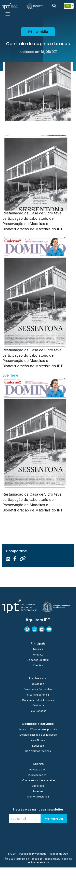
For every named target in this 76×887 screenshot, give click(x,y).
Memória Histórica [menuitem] (38, 797)
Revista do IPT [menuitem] (38, 770)
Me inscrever (54, 818)
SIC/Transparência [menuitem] (38, 695)
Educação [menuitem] (38, 746)
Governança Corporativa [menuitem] (38, 689)
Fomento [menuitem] (38, 655)
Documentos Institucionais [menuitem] (38, 700)
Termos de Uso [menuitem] (58, 854)
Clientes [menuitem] (38, 665)
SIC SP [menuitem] (12, 854)
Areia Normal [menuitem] (38, 740)
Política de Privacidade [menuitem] (32, 854)
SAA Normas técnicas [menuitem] (38, 751)
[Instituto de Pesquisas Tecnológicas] (10, 6)
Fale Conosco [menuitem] (38, 711)
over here (10, 375)
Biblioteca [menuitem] (38, 786)
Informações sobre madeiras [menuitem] (38, 780)
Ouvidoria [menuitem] (38, 706)
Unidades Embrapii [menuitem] (38, 660)
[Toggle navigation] (7, 14)
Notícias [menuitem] (38, 649)
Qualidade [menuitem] (38, 684)
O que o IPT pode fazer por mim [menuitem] (38, 730)
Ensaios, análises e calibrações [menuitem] (38, 735)
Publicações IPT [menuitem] (38, 775)
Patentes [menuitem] (38, 791)
